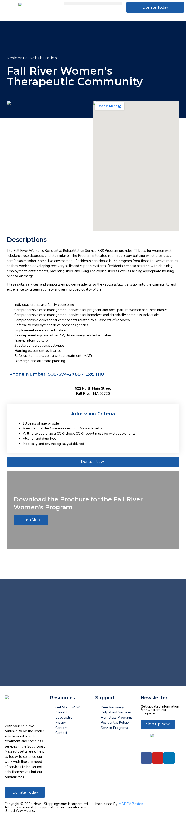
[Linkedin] (169, 758)
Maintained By (119, 804)
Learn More (30, 520)
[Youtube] (157, 758)
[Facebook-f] (146, 758)
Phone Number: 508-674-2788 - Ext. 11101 (57, 374)
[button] (93, 3)
